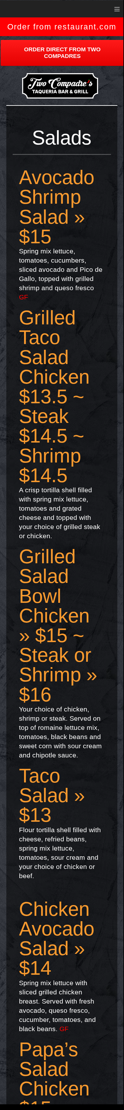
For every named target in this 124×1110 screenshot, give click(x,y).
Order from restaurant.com (61, 26)
